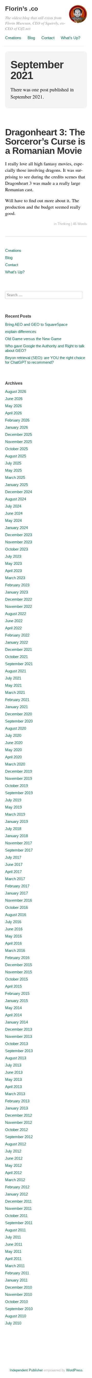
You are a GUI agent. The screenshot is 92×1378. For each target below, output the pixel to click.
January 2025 (16, 484)
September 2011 (18, 1223)
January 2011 (16, 1280)
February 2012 (17, 1187)
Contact (47, 38)
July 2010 (13, 1323)
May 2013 (13, 1079)
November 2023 (18, 542)
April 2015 (13, 986)
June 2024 (13, 513)
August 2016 (15, 914)
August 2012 (15, 1144)
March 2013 (15, 1094)
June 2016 (13, 929)
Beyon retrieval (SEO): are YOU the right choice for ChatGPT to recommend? (45, 360)
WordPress (74, 1370)
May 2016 (13, 936)
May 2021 (13, 685)
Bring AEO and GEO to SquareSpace (36, 324)
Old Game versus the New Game (33, 339)
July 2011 (13, 1237)
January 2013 (16, 1108)
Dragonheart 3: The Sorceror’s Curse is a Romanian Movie (45, 141)
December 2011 (18, 1201)
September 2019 (19, 793)
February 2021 (17, 699)
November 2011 (18, 1208)
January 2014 (16, 1022)
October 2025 (16, 449)
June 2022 (13, 621)
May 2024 (13, 520)
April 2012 (13, 1172)
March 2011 (15, 1266)
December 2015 (18, 965)
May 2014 (13, 1008)
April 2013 (13, 1086)
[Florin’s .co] (78, 16)
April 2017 (13, 871)
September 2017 (19, 850)
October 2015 (16, 979)
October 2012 (16, 1129)
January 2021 (16, 707)
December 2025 (18, 434)
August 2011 (15, 1230)
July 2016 (13, 922)
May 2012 (13, 1165)
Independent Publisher (26, 1370)
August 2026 (15, 391)
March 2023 (15, 578)
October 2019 (16, 785)
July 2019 (13, 800)
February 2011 (17, 1273)
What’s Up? (70, 38)
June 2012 (13, 1158)
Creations (13, 38)
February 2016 (17, 957)
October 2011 (16, 1215)
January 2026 (16, 427)
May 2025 (13, 470)
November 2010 (18, 1294)
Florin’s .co (21, 8)
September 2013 (19, 1051)
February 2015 (17, 993)
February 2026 (17, 420)
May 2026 (13, 406)
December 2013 (18, 1029)
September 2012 (19, 1137)
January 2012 (16, 1194)
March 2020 (15, 764)
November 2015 (18, 972)
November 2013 (18, 1036)
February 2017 (17, 886)
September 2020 (19, 721)
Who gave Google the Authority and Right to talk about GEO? (45, 348)
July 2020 (13, 735)
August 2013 (15, 1058)
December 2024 (18, 492)
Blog (31, 38)
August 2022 (15, 613)
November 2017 (18, 843)
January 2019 (16, 821)
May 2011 (13, 1251)
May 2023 (13, 563)
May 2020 (13, 750)
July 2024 (13, 506)
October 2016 (16, 907)
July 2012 (13, 1151)
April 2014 (13, 1015)
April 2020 (13, 757)
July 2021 (13, 678)
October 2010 (16, 1301)
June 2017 (13, 864)
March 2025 (15, 477)
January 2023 (16, 592)
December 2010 (18, 1287)
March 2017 (15, 879)
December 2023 (18, 535)
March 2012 (15, 1180)
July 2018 (13, 828)
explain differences (20, 331)
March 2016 (15, 950)
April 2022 (13, 628)
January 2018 (16, 836)
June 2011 (13, 1244)
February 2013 (17, 1101)
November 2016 (18, 900)
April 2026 (13, 413)
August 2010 (15, 1316)
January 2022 (16, 642)
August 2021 (15, 671)
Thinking (63, 224)
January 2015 (16, 1000)
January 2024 (16, 527)
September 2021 (19, 664)
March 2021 (15, 692)
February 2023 (17, 585)
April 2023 (13, 570)
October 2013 (16, 1043)
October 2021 (16, 656)
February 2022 (17, 635)
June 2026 (13, 398)
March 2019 (15, 814)
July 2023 (13, 556)
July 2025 (13, 463)
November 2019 (18, 778)
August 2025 (15, 456)
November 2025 (18, 441)
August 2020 (15, 728)
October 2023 (16, 549)
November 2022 (18, 606)
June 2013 (13, 1072)
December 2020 (18, 714)
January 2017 (16, 893)
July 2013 (13, 1065)
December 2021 (18, 649)
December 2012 (18, 1115)
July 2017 (13, 857)
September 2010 (19, 1309)
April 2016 (13, 943)
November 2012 (18, 1122)
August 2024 (15, 499)
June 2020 (13, 742)
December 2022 (18, 599)
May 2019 (13, 807)
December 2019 (18, 771)
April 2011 (13, 1258)
